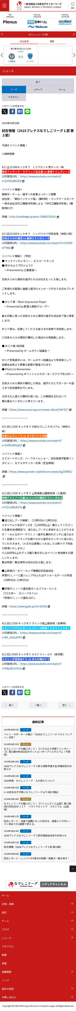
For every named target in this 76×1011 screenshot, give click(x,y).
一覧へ (38, 705)
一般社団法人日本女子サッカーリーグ (43, 5)
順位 (4, 912)
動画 (4, 955)
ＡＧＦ (21, 51)
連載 (4, 963)
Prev (2, 55)
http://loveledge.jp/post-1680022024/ (33, 216)
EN (72, 8)
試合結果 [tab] (24, 41)
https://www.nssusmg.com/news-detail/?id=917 (39, 409)
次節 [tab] (52, 41)
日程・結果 (8, 904)
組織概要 (6, 972)
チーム (5, 921)
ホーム (5, 895)
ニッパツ (30, 61)
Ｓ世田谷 (11, 61)
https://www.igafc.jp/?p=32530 (28, 606)
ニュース (6, 938)
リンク (5, 980)
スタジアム (8, 946)
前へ (11, 705)
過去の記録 (8, 989)
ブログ (5, 929)
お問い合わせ (9, 997)
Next (74, 55)
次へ (64, 705)
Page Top (73, 869)
